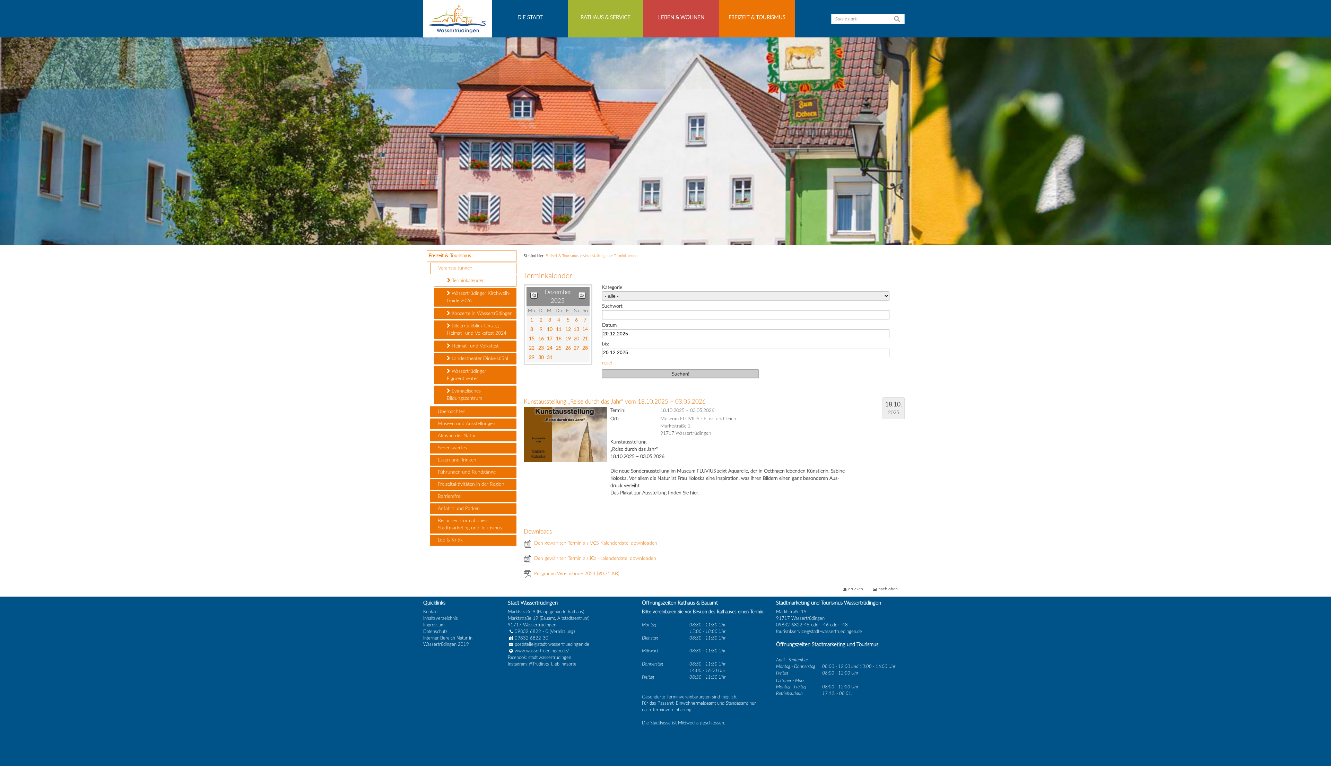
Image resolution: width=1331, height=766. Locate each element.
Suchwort (612, 306)
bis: (605, 344)
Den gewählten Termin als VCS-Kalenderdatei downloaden (595, 543)
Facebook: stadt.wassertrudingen (539, 657)
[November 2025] (534, 297)
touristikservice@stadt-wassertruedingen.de (819, 631)
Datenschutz (435, 631)
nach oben (888, 589)
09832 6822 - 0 (531, 631)
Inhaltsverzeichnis (440, 618)
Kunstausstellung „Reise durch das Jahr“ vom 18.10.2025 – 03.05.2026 (615, 402)
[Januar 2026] (581, 297)
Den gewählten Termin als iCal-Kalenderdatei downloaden (595, 558)
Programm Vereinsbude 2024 (576, 573)
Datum (609, 325)
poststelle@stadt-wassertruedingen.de (552, 644)
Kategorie (612, 287)
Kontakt (430, 612)
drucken (855, 589)
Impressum (433, 625)
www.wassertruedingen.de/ (542, 651)
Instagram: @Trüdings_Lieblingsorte (542, 664)
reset (607, 363)
